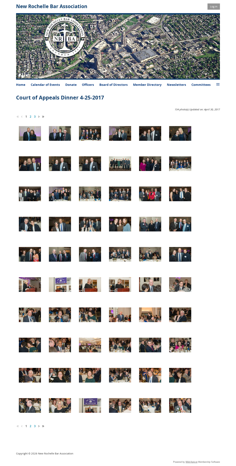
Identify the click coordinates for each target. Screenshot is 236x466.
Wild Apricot (191, 462)
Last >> (43, 116)
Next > (39, 116)
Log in (213, 6)
